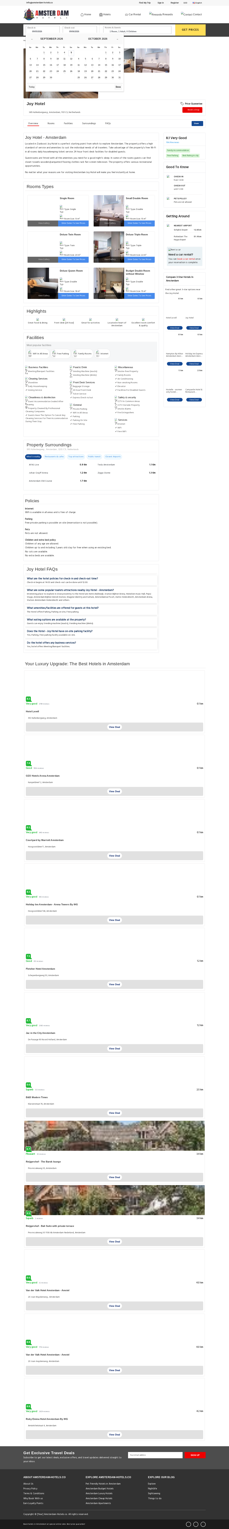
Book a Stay (193, 110)
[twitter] (195, 1524)
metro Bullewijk (96, 594)
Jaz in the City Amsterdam (40, 1033)
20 (30, 71)
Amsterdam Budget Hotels (100, 1489)
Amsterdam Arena (143, 597)
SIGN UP (195, 1455)
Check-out (69, 28)
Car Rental (134, 14)
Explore (152, 1484)
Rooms (51, 123)
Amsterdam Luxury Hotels (99, 1493)
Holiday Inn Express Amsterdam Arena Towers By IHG (194, 355)
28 (37, 77)
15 (44, 65)
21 (37, 71)
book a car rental (186, 259)
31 (119, 77)
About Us (28, 1484)
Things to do (155, 1498)
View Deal (174, 328)
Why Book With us (33, 1498)
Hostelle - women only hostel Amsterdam (174, 391)
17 (58, 65)
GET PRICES (190, 30)
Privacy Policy (30, 1489)
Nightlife (152, 1489)
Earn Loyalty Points (33, 1503)
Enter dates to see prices (73, 223)
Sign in (160, 3)
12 (71, 59)
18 (64, 65)
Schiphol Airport (181, 230)
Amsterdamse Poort (104, 597)
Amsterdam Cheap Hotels (99, 1498)
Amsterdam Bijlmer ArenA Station (50, 597)
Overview (33, 123)
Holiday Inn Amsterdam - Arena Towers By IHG (52, 904)
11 (64, 59)
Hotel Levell (171, 318)
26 (71, 71)
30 (51, 77)
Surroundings (89, 123)
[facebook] (188, 1524)
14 (37, 65)
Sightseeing (154, 1493)
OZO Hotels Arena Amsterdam (43, 775)
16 (51, 65)
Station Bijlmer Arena (115, 594)
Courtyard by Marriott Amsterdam (45, 840)
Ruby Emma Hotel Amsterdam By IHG (47, 1419)
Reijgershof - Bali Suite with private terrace (50, 1226)
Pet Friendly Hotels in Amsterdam (103, 1484)
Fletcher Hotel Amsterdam (40, 968)
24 (58, 71)
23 (51, 71)
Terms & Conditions (33, 1493)
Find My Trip (145, 3)
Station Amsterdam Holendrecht (42, 600)
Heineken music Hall (135, 594)
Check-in (31, 28)
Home (87, 14)
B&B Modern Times (37, 1097)
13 (30, 65)
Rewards (167, 14)
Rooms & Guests (113, 28)
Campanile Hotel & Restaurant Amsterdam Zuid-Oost (193, 391)
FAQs (108, 123)
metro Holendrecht (124, 597)
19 (71, 65)
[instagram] (203, 1524)
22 (44, 71)
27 (30, 77)
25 (64, 71)
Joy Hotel (189, 318)
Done (118, 87)
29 (44, 77)
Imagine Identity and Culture (80, 597)
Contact (197, 14)
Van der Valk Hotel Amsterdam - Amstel (47, 1290)
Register (174, 3)
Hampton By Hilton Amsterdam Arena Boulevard (174, 355)
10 (58, 59)
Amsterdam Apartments (98, 1503)
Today (32, 87)
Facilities (68, 123)
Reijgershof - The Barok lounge (43, 1161)
